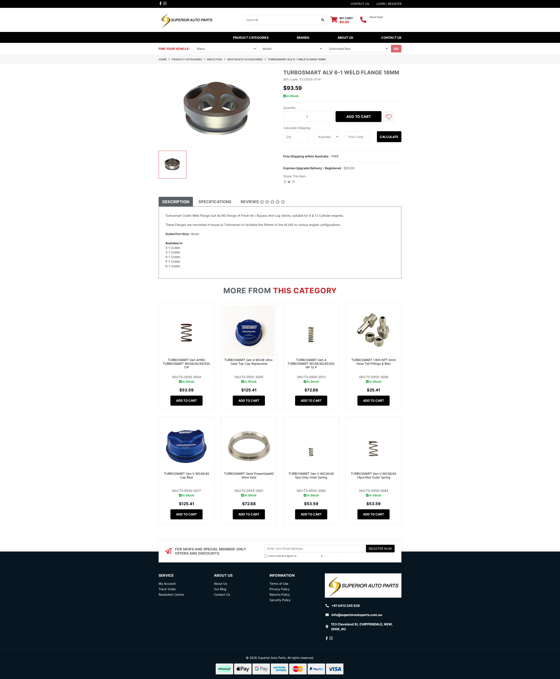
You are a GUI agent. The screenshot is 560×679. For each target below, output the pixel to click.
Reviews (250, 201)
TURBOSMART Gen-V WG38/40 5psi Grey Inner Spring (311, 475)
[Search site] (322, 20)
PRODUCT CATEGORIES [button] (251, 37)
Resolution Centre (171, 594)
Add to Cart (358, 116)
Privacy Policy (332, 555)
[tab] (176, 202)
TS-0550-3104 (192, 261)
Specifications (214, 201)
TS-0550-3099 (193, 252)
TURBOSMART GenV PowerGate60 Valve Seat (249, 475)
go (396, 49)
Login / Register (388, 3)
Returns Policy (280, 594)
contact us (360, 3)
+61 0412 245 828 (385, 21)
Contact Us (391, 37)
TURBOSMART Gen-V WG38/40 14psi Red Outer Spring (373, 475)
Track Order (167, 589)
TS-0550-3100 (192, 248)
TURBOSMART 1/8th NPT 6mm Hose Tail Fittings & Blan (373, 361)
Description (175, 201)
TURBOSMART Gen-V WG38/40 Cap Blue (186, 475)
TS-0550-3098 (193, 257)
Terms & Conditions (308, 555)
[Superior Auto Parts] (186, 19)
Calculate (389, 137)
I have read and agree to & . (304, 555)
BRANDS (303, 37)
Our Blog (220, 589)
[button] (388, 116)
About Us (345, 37)
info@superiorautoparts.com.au (356, 615)
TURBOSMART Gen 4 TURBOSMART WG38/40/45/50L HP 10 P (311, 363)
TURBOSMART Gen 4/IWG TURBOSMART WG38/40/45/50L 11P (186, 363)
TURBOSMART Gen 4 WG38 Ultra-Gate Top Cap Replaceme (248, 361)
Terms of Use (279, 583)
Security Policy (280, 600)
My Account (167, 583)
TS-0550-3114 (192, 266)
